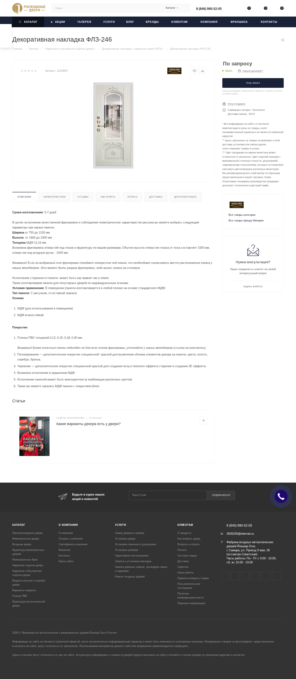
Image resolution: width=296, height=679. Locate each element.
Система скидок (187, 555)
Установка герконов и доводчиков (135, 544)
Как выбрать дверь (189, 538)
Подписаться (221, 495)
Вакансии (64, 549)
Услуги (120, 524)
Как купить (108, 197)
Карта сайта (66, 561)
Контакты (64, 555)
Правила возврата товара (193, 578)
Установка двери (125, 538)
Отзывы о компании (71, 538)
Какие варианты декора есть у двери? (88, 424)
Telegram (235, 575)
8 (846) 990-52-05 (209, 8)
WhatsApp (266, 575)
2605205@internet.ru (240, 533)
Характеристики (54, 197)
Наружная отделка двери (27, 565)
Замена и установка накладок (133, 561)
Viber (255, 575)
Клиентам (185, 524)
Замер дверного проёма (129, 532)
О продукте (184, 532)
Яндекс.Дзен (276, 575)
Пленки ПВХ (19, 595)
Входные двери (21, 544)
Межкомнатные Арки (24, 559)
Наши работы (185, 572)
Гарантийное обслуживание (131, 555)
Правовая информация (191, 603)
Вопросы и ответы (188, 544)
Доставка (155, 197)
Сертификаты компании (73, 544)
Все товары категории (242, 214)
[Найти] (185, 8)
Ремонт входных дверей (130, 576)
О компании (68, 524)
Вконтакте (225, 575)
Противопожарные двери (27, 532)
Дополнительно (185, 197)
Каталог (18, 524)
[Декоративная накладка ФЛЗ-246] (113, 125)
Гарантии (182, 566)
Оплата (132, 197)
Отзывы (83, 197)
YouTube (245, 575)
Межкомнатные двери (25, 538)
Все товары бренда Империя (246, 220)
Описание (24, 197)
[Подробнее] (203, 420)
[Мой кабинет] (233, 9)
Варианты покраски (24, 590)
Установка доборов (126, 549)
